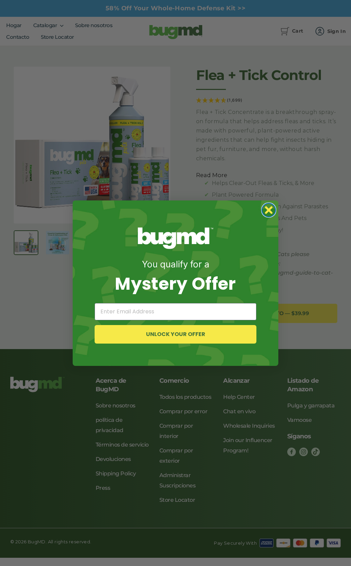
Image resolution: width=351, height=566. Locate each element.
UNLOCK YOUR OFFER (175, 334)
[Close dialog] (269, 210)
